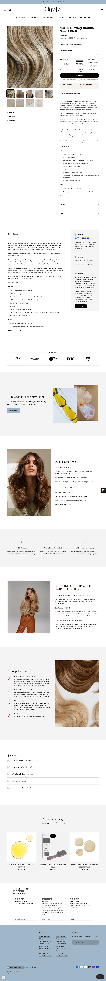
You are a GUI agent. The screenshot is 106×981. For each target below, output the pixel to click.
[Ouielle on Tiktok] (32, 967)
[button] (79, 38)
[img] (53, 891)
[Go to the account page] (96, 10)
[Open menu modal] (4, 10)
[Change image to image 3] (30, 94)
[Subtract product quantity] (8, 869)
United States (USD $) (15, 967)
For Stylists (60, 17)
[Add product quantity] (13, 869)
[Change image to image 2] (20, 94)
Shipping (62, 93)
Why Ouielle (72, 17)
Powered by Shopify (11, 973)
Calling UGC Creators (45, 955)
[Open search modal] (9, 10)
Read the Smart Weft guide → (70, 91)
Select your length (66, 50)
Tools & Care (34, 17)
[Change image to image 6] (11, 103)
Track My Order (85, 17)
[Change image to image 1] (11, 94)
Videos (41, 951)
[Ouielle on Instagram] (30, 967)
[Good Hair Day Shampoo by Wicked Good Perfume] (84, 847)
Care (61, 213)
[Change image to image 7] (20, 103)
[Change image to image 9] (39, 103)
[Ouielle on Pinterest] (27, 967)
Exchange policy (44, 943)
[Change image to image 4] (39, 94)
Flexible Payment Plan (46, 941)
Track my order (44, 953)
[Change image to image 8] (30, 103)
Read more (13, 410)
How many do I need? (93, 59)
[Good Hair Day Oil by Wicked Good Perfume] (21, 847)
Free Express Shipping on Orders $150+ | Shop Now (53, 1)
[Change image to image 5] (49, 94)
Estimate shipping (81, 306)
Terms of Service (44, 948)
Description (13, 234)
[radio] (66, 64)
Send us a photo (74, 79)
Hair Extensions (21, 17)
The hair (62, 204)
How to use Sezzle (45, 936)
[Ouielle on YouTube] (35, 967)
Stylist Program (44, 946)
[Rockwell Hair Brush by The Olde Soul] (53, 847)
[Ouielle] (53, 10)
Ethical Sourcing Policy (46, 939)
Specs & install (64, 209)
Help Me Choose (47, 17)
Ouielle (17, 971)
